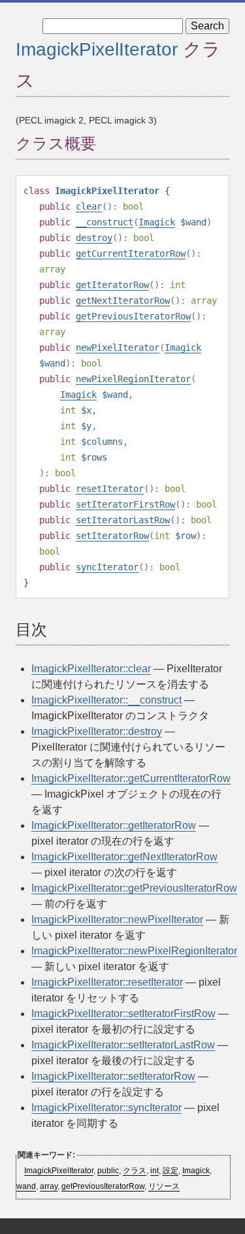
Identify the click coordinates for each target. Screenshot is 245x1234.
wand (26, 1186)
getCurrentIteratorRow (131, 253)
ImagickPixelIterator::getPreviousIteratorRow (134, 888)
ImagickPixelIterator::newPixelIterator (117, 919)
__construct (104, 222)
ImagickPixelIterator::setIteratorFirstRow (123, 1013)
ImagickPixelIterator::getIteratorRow (113, 825)
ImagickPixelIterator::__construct (106, 700)
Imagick (157, 222)
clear (89, 206)
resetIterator (110, 488)
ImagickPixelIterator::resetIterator (107, 982)
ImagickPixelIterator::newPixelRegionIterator (134, 950)
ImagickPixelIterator (97, 49)
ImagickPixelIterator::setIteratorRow (113, 1076)
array (48, 1186)
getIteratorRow (112, 285)
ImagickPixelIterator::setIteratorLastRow (123, 1044)
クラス (134, 1170)
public (108, 1170)
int (154, 1170)
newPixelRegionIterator (133, 379)
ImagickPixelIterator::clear (91, 668)
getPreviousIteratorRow (133, 316)
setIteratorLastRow (123, 520)
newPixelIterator (117, 347)
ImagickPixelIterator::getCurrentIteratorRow (131, 778)
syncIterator (107, 567)
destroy (94, 238)
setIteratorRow (112, 535)
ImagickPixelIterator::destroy (96, 731)
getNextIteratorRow (123, 300)
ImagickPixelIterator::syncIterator (106, 1107)
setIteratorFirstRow (125, 504)
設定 (170, 1170)
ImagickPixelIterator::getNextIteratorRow (124, 856)
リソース (164, 1186)
